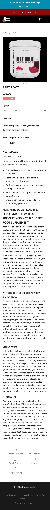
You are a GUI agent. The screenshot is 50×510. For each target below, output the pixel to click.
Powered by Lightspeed (25, 503)
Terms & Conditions (11, 495)
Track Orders (15, 463)
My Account (34, 453)
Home (5, 32)
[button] (6, 19)
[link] (25, 6)
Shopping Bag (15, 472)
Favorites (34, 463)
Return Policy (41, 495)
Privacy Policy (27, 495)
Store (13, 32)
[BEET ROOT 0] (25, 59)
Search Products (15, 453)
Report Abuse (25, 499)
